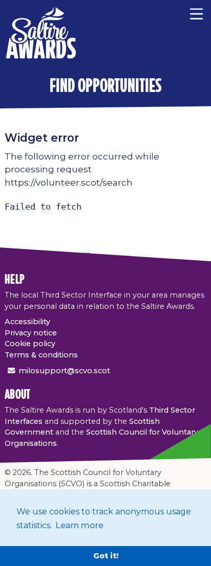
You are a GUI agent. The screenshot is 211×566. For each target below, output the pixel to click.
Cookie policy (30, 343)
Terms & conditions (41, 354)
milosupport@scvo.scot (64, 370)
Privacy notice (31, 332)
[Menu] (196, 13)
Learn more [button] (79, 525)
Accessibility (27, 321)
